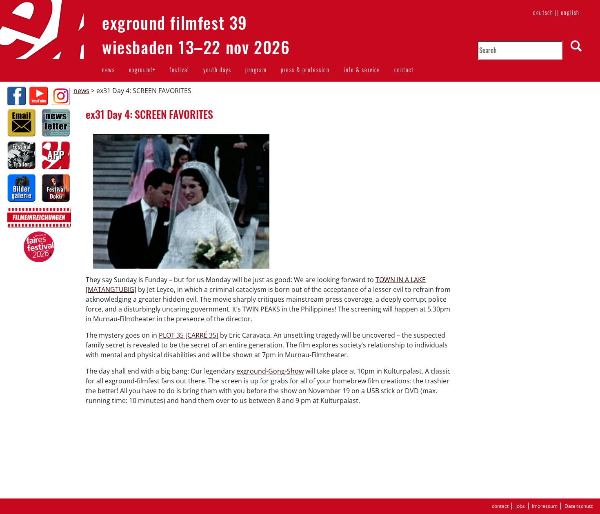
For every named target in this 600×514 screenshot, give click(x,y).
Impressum (545, 506)
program (256, 69)
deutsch (543, 12)
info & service (362, 69)
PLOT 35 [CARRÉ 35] (188, 335)
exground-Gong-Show (270, 371)
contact (403, 69)
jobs (520, 506)
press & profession (305, 69)
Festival (179, 69)
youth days (217, 69)
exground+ (142, 69)
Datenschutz (578, 506)
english (570, 12)
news (108, 69)
